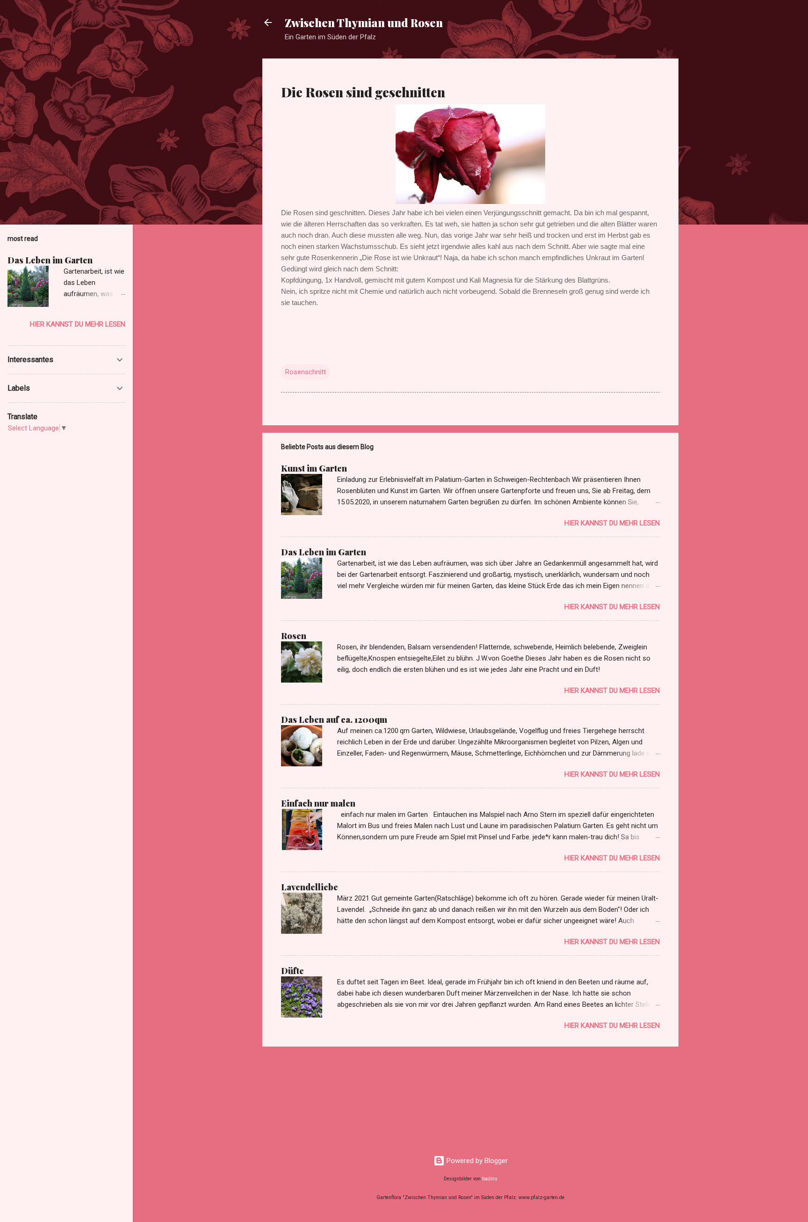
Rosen (293, 635)
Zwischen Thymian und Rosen (364, 22)
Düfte (292, 970)
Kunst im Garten (314, 468)
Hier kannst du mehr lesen (612, 523)
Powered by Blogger (476, 1161)
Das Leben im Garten (323, 552)
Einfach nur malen (318, 803)
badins (490, 1179)
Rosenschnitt (305, 372)
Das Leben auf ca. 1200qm (334, 719)
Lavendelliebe (309, 887)
